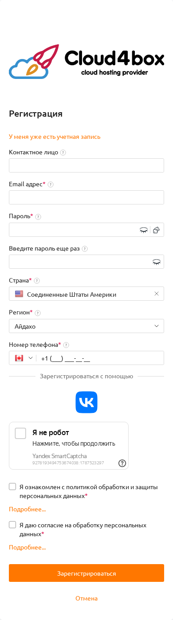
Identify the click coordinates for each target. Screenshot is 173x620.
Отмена (86, 598)
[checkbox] (86, 491)
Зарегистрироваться (86, 573)
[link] (54, 137)
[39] (22, 358)
